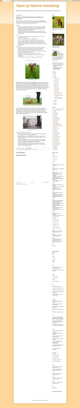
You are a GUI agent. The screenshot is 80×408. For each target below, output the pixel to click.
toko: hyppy (55, 135)
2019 (54, 73)
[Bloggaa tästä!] (27, 148)
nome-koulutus (55, 118)
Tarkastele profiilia (55, 60)
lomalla (54, 112)
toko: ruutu (55, 142)
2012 (54, 104)
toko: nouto (55, 140)
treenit (54, 147)
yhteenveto (55, 149)
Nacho (27, 149)
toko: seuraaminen (34, 149)
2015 (54, 100)
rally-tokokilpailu (55, 128)
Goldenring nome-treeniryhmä (58, 108)
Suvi (59, 51)
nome (54, 116)
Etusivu (32, 182)
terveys (54, 130)
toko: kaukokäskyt (56, 136)
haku (54, 111)
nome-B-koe (55, 117)
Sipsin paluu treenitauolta (58, 92)
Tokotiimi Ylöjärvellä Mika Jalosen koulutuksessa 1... (58, 98)
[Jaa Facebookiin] (29, 148)
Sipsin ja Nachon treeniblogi (37, 6)
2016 (54, 77)
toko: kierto (55, 137)
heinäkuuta (56, 84)
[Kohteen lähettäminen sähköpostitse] (26, 148)
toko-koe (54, 131)
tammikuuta (56, 91)
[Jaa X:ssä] (28, 148)
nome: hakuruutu (56, 119)
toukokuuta (56, 85)
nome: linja (55, 122)
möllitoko (54, 113)
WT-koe (54, 148)
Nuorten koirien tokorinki (57, 125)
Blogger (46, 400)
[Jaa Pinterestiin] (30, 148)
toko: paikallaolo (55, 141)
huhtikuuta (56, 87)
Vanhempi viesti (45, 182)
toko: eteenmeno (56, 134)
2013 (54, 103)
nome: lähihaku (55, 123)
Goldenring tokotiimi (22, 149)
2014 (54, 101)
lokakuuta (55, 80)
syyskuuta (56, 81)
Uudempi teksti (18, 182)
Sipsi (54, 129)
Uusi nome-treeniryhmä (58, 93)
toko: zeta (54, 146)
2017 (54, 76)
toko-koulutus (30, 149)
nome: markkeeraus (56, 124)
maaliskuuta (56, 88)
